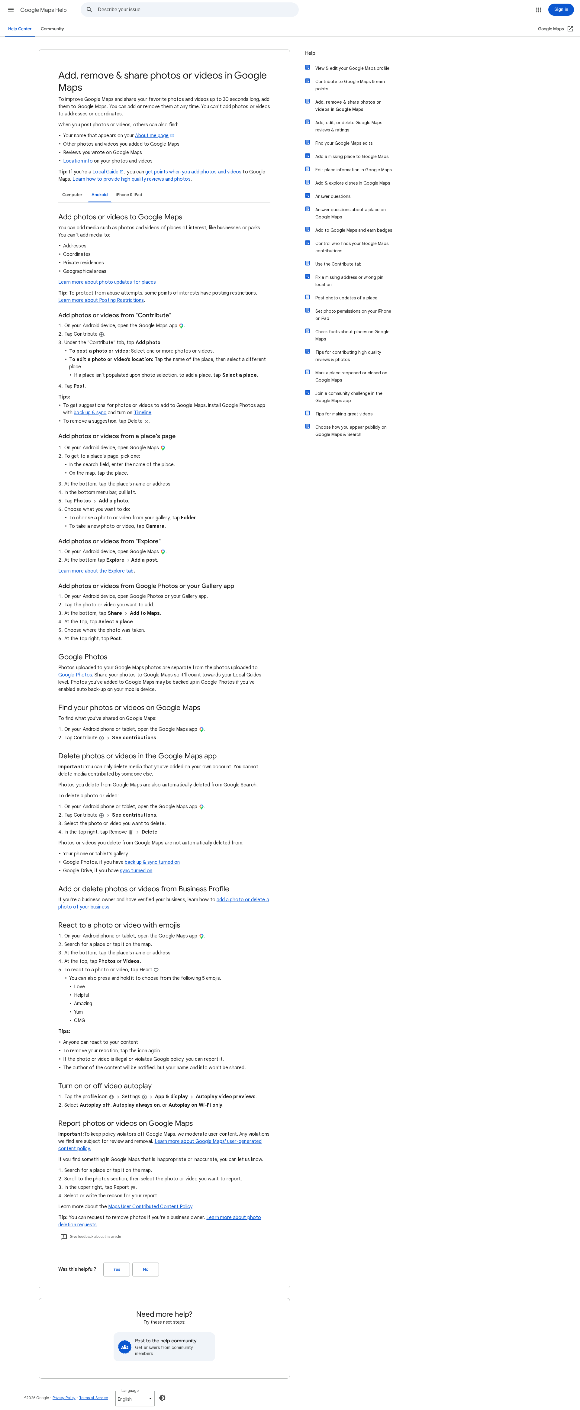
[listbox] (135, 1398)
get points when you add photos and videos (193, 172)
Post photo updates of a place (346, 298)
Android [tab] (100, 194)
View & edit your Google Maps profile (352, 68)
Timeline (143, 413)
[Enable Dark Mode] (162, 1398)
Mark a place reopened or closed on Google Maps (351, 376)
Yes (116, 1269)
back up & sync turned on (152, 862)
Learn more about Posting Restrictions (101, 300)
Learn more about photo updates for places (107, 282)
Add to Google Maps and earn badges (353, 230)
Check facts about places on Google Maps (352, 335)
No (145, 1269)
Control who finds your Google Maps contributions (351, 247)
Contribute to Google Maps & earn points (350, 85)
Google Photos (75, 675)
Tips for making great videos (343, 414)
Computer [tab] (72, 194)
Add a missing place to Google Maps (351, 156)
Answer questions (332, 196)
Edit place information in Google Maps (353, 170)
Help (310, 53)
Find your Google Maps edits (343, 143)
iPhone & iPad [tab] (129, 194)
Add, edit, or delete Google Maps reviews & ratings (348, 126)
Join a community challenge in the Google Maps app (348, 397)
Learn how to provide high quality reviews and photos (131, 179)
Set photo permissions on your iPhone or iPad (353, 314)
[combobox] (198, 10)
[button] (11, 9)
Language (130, 1390)
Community (52, 28)
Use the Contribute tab (338, 264)
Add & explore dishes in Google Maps (352, 183)
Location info (78, 161)
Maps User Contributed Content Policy (150, 1207)
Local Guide (105, 172)
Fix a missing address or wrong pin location (349, 281)
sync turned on (136, 871)
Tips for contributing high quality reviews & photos (348, 356)
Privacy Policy (64, 1397)
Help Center (20, 28)
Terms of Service (93, 1397)
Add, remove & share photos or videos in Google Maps (348, 105)
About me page (152, 136)
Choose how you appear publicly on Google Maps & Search (351, 430)
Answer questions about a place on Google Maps (350, 213)
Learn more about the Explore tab (96, 571)
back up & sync (90, 413)
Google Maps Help (43, 10)
